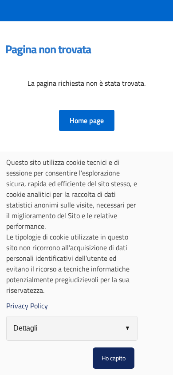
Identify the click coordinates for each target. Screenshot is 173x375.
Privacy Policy (27, 305)
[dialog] (86, 263)
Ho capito (114, 358)
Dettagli (25, 328)
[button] (86, 120)
